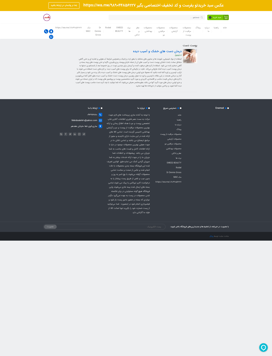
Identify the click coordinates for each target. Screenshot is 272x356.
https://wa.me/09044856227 (68, 27)
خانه (225, 27)
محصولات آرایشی (173, 29)
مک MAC (88, 29)
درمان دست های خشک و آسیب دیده (157, 51)
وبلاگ (197, 27)
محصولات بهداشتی (148, 29)
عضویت (50, 226)
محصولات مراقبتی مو (160, 31)
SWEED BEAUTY (119, 29)
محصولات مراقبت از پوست (187, 31)
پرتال (211, 236)
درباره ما (207, 29)
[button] (218, 17)
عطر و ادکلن (137, 31)
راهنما (216, 27)
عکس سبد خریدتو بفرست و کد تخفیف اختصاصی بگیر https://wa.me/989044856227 (153, 5)
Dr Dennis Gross (98, 31)
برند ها (128, 29)
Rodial (108, 27)
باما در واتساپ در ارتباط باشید (64, 5)
